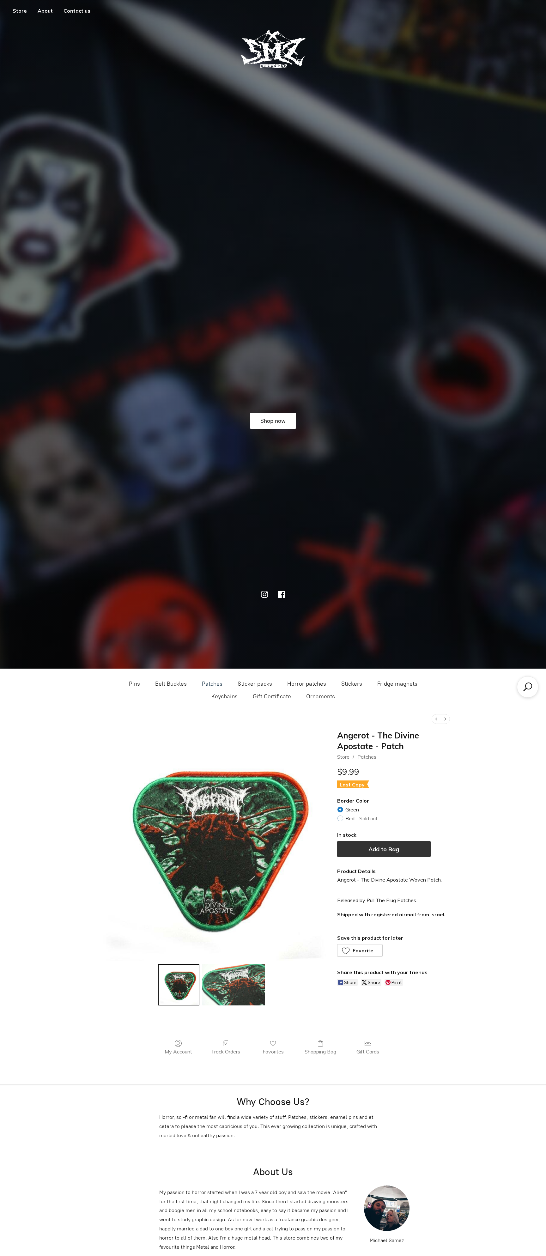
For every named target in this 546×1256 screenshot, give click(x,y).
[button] (360, 950)
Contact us (77, 11)
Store (20, 11)
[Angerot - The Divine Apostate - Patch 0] (178, 984)
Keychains (224, 696)
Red (361, 818)
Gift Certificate (272, 696)
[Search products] (527, 687)
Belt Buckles (171, 683)
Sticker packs (255, 683)
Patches (212, 683)
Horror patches (306, 683)
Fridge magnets (397, 683)
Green (352, 809)
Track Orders (225, 1051)
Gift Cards (367, 1051)
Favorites (273, 1051)
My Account (178, 1051)
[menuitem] (436, 719)
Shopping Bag (320, 1051)
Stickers (351, 683)
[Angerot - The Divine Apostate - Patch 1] (233, 984)
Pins (134, 683)
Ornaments (320, 696)
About (45, 11)
